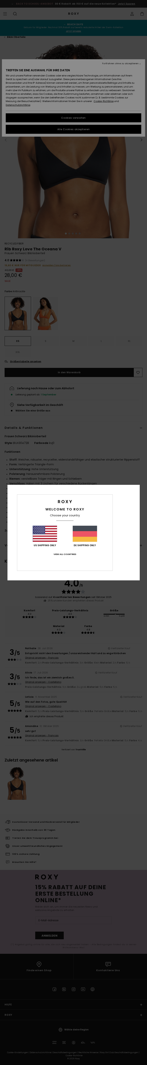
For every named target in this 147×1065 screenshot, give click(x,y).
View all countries (65, 554)
